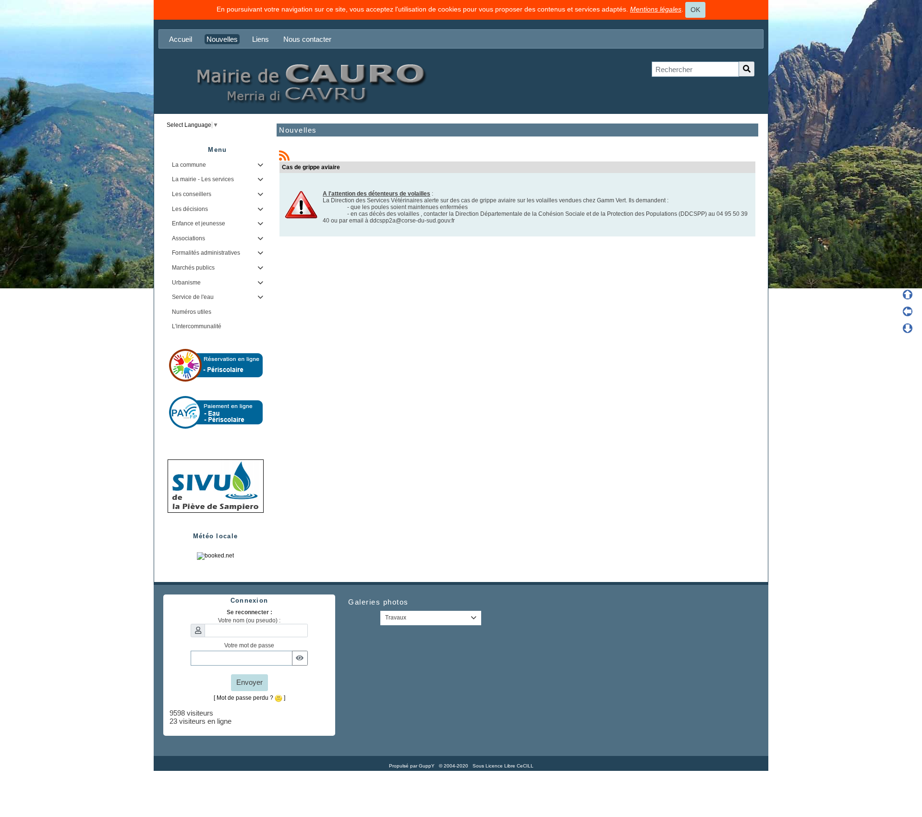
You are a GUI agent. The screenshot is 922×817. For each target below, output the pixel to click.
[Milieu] (907, 311)
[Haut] (907, 294)
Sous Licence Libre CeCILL (504, 765)
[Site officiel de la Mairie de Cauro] (309, 82)
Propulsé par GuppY (412, 765)
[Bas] (907, 328)
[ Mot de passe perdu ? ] (249, 697)
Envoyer (249, 682)
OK (695, 9)
